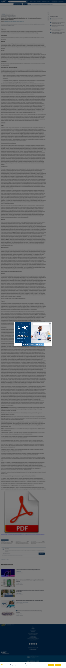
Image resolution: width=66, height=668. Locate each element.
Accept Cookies (58, 664)
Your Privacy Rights (44, 664)
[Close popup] (50, 323)
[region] (33, 665)
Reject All (51, 664)
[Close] (64, 665)
